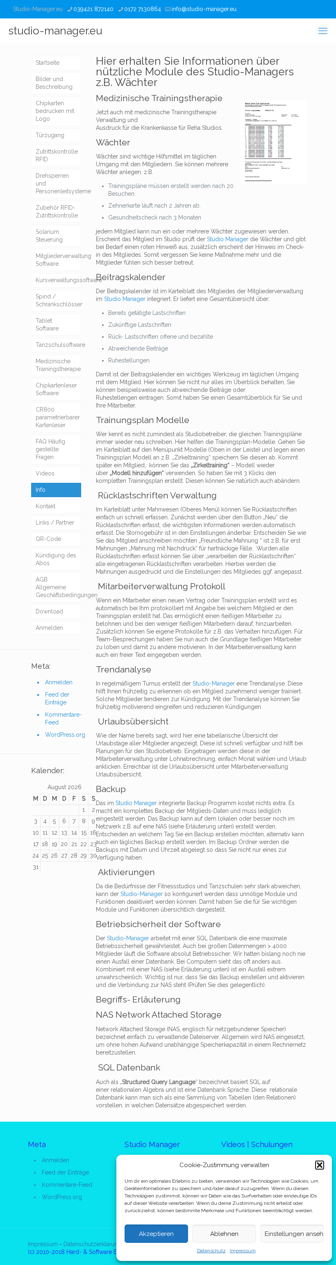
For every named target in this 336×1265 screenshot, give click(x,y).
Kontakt (45, 506)
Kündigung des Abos (56, 559)
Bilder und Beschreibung (54, 83)
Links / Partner (55, 522)
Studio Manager (227, 239)
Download (49, 611)
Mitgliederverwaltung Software (58, 260)
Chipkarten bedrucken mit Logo (55, 111)
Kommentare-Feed (63, 718)
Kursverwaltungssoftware (58, 280)
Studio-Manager (214, 683)
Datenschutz (211, 1251)
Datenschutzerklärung (92, 1244)
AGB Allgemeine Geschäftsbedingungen (58, 587)
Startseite (47, 62)
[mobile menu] (323, 31)
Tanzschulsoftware (58, 345)
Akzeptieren (156, 1234)
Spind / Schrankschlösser (58, 300)
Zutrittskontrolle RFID (57, 155)
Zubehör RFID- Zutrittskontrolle (57, 211)
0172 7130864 (142, 9)
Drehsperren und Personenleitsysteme (58, 183)
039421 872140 (93, 9)
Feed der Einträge (57, 698)
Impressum (243, 1251)
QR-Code (48, 539)
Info (40, 490)
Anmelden (49, 628)
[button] (320, 1165)
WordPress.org (63, 734)
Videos (45, 473)
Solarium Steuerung (49, 236)
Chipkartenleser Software (56, 389)
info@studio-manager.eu (204, 9)
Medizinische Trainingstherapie (159, 98)
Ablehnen (224, 1234)
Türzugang (50, 135)
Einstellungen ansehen (294, 1234)
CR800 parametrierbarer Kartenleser (58, 417)
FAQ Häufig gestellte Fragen (50, 449)
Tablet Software (47, 324)
